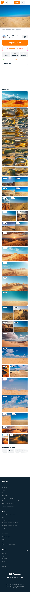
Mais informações (7, 62)
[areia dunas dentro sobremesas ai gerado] (7, 319)
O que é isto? (14, 59)
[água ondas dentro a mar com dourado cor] (8, 111)
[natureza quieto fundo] (18, 282)
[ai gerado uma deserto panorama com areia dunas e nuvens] (14, 469)
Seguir (25, 37)
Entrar (23, 2)
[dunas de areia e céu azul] (10, 574)
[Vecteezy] (2, 2)
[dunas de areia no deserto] (8, 250)
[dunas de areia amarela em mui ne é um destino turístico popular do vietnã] (14, 485)
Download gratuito (15, 42)
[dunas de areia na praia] (8, 330)
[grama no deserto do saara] (19, 319)
